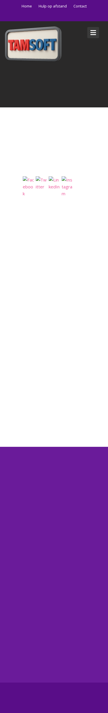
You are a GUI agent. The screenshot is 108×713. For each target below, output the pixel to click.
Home (27, 6)
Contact (80, 6)
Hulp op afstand (53, 6)
